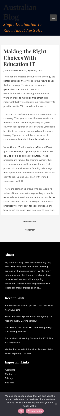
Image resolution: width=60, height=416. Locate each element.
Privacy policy (35, 411)
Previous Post (30, 221)
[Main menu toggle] (53, 17)
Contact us (10, 374)
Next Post (30, 229)
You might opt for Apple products (31, 151)
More (43, 287)
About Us (10, 369)
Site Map (9, 382)
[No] (56, 404)
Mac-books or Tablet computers (23, 155)
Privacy (9, 378)
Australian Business (15, 70)
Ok (21, 411)
